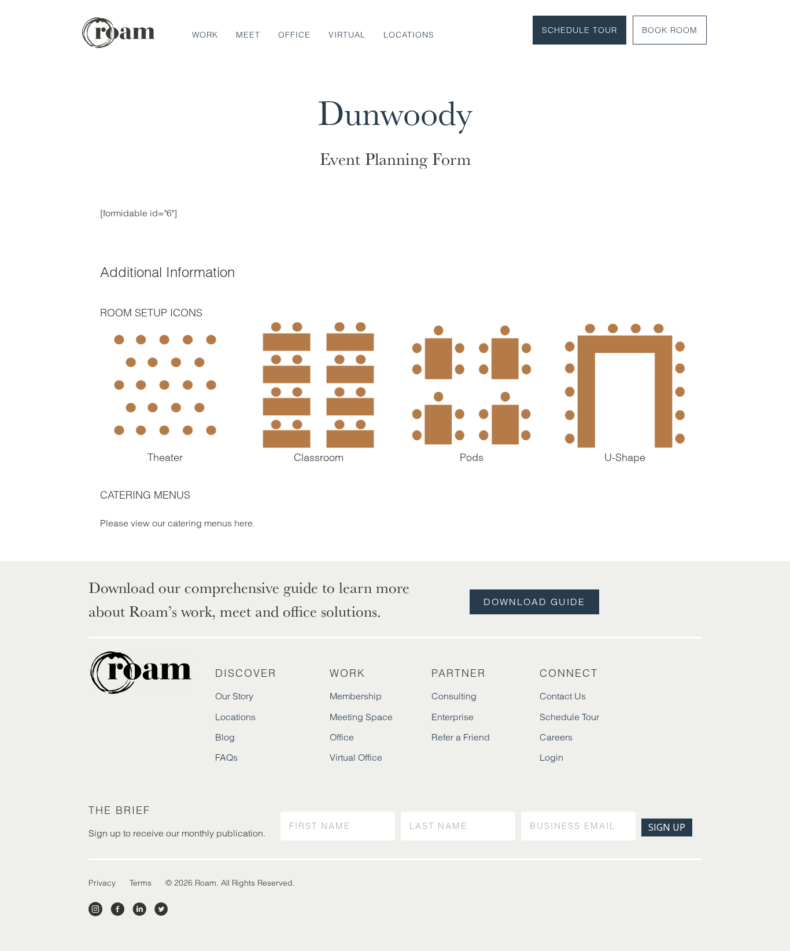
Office (294, 35)
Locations (408, 35)
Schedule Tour (579, 30)
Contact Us (563, 696)
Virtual (347, 35)
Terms (141, 883)
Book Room (669, 30)
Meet (248, 35)
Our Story (234, 696)
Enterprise (452, 717)
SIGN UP (666, 827)
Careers (556, 737)
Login (551, 757)
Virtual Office (356, 757)
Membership (356, 696)
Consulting (454, 696)
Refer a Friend (460, 737)
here (243, 523)
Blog (225, 737)
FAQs (226, 757)
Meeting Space (361, 717)
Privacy (102, 883)
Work (205, 35)
